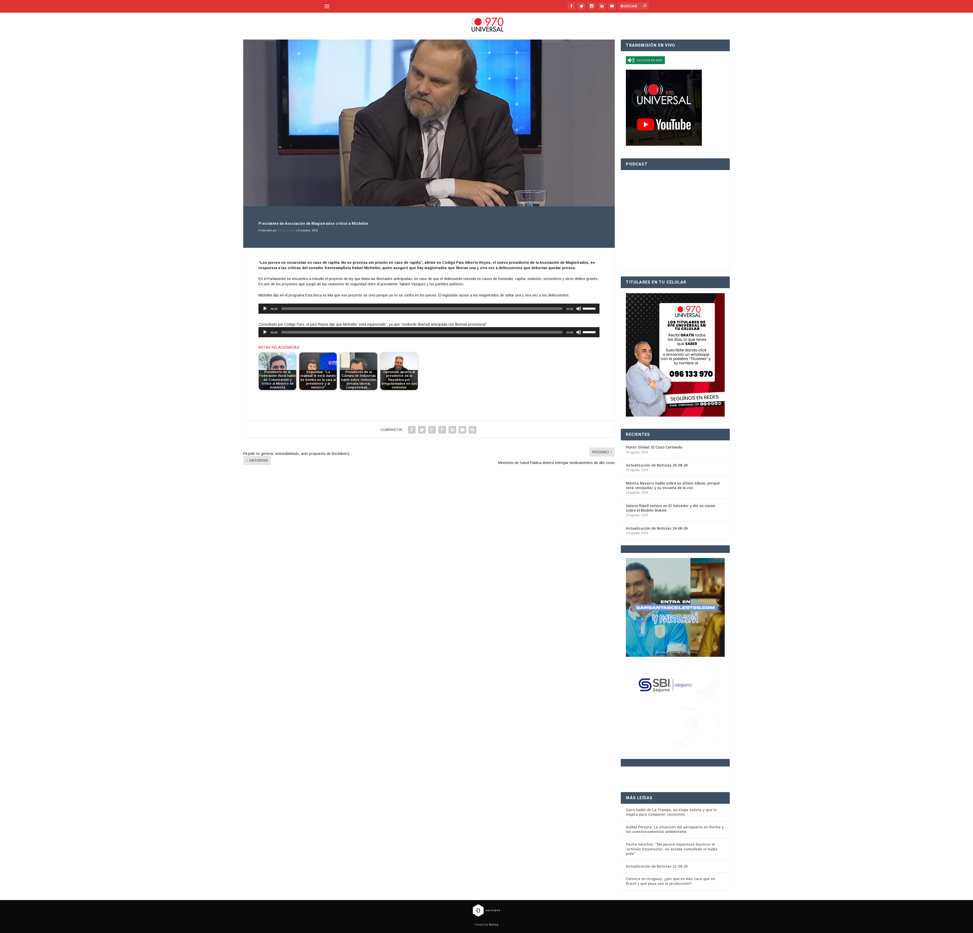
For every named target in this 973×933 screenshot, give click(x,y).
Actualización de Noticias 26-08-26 (657, 465)
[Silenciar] (578, 308)
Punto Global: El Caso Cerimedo (654, 447)
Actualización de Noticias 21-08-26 (657, 866)
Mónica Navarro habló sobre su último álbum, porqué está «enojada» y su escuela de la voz (673, 485)
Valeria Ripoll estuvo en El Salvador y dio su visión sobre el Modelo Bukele (670, 508)
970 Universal (286, 230)
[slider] (590, 308)
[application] (429, 309)
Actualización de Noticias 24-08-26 (657, 528)
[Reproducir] (265, 308)
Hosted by (486, 924)
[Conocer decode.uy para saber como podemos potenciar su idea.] (486, 910)
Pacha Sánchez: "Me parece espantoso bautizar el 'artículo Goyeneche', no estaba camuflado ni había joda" (672, 849)
